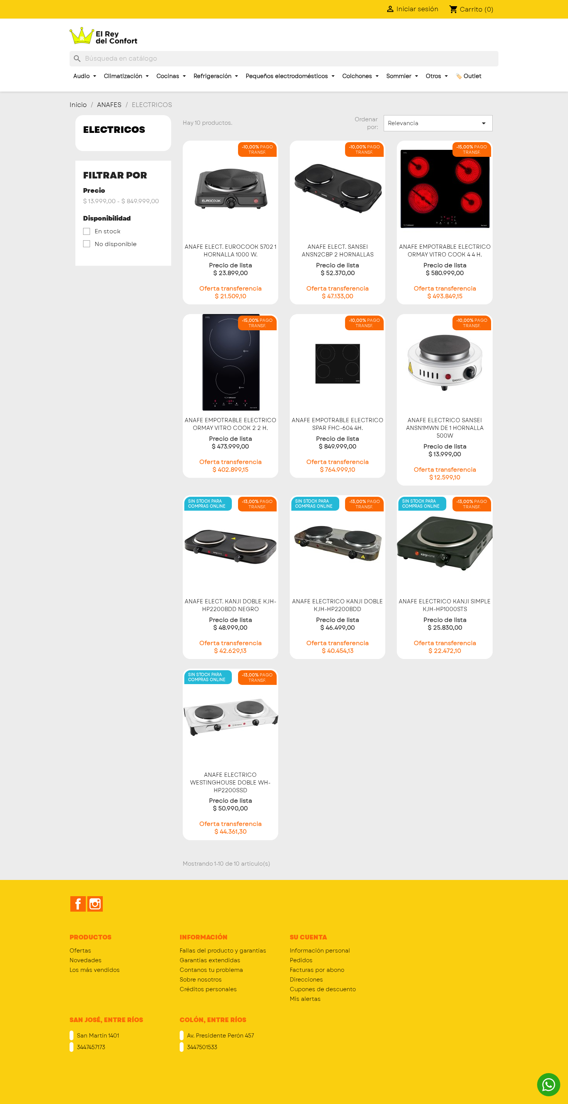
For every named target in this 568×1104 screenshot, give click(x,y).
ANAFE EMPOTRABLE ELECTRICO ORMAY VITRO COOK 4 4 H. (445, 250)
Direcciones (306, 979)
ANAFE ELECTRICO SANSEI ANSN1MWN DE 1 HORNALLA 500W (445, 428)
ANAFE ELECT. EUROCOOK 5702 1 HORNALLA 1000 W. (230, 250)
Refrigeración (213, 76)
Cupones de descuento (323, 989)
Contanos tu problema (211, 970)
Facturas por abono (317, 970)
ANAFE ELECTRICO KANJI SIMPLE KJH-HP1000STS (445, 605)
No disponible (116, 244)
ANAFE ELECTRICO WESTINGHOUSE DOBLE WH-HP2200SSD (230, 782)
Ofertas (80, 951)
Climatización (124, 76)
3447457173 (90, 1047)
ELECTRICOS (114, 129)
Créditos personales (208, 989)
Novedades (86, 960)
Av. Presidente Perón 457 (219, 1035)
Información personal (320, 951)
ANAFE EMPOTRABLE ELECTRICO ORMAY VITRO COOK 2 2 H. (230, 424)
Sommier (399, 76)
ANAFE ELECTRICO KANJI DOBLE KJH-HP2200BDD (337, 605)
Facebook (78, 904)
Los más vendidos (95, 970)
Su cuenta (308, 937)
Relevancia (438, 123)
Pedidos (301, 960)
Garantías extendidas (210, 960)
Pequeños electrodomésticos (288, 76)
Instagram (95, 904)
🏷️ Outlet (468, 76)
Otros (434, 76)
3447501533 (201, 1047)
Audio (82, 76)
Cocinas (168, 76)
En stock (108, 231)
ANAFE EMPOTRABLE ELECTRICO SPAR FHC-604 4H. (337, 424)
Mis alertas (305, 999)
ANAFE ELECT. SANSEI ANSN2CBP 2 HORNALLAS (338, 250)
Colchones (358, 76)
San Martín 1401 (97, 1035)
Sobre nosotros (201, 979)
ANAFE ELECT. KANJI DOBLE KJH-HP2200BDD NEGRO (230, 605)
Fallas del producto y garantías (223, 951)
